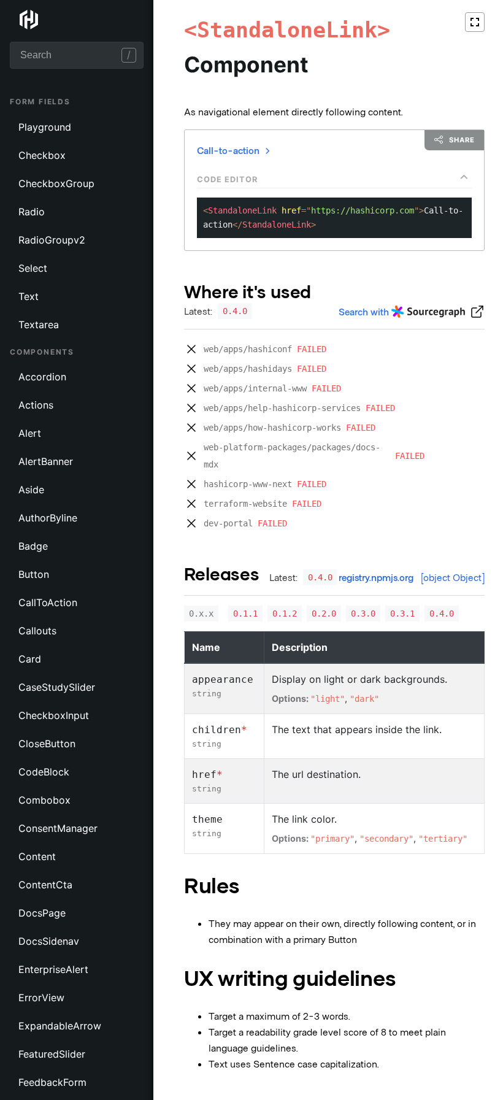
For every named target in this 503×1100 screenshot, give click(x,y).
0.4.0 (235, 311)
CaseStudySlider (56, 687)
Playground (44, 127)
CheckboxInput (53, 715)
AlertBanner (45, 461)
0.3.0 (363, 613)
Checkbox (42, 155)
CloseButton (46, 743)
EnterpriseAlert (53, 969)
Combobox (44, 800)
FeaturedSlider (51, 1054)
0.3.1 (402, 613)
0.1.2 (284, 613)
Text (28, 296)
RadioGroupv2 (51, 240)
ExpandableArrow (59, 1026)
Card (29, 659)
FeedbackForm (52, 1082)
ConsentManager (58, 828)
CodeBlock (43, 772)
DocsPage (42, 913)
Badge (33, 546)
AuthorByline (47, 518)
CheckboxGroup (56, 183)
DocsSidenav (48, 941)
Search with (364, 311)
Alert (29, 433)
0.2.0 (324, 613)
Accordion (42, 377)
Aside (31, 489)
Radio (31, 212)
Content (37, 856)
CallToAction (47, 602)
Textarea (38, 324)
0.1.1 (245, 613)
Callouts (37, 631)
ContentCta (45, 885)
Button (33, 574)
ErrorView (41, 997)
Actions (35, 405)
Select (32, 268)
